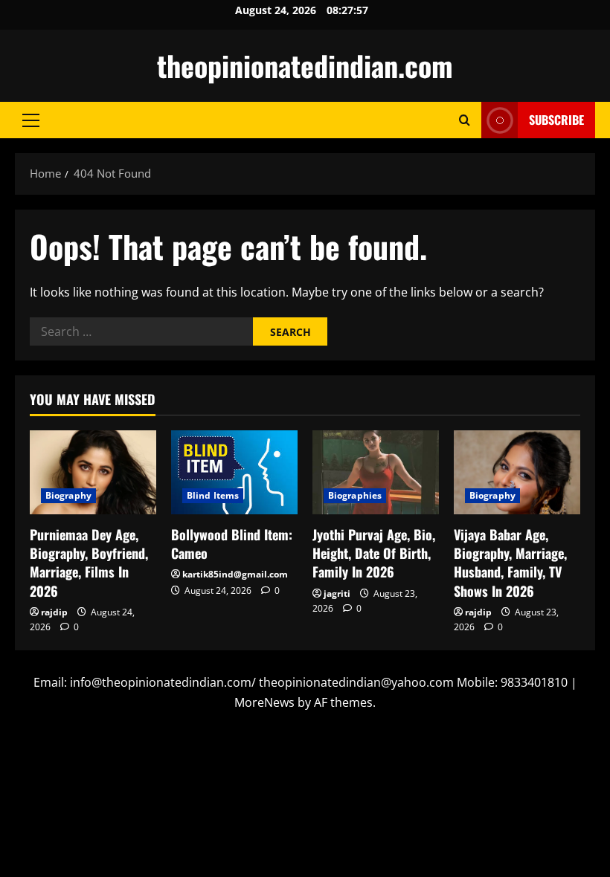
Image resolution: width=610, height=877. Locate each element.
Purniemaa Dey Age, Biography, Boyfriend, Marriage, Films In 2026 (89, 563)
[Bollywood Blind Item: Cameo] (234, 472)
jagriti (337, 593)
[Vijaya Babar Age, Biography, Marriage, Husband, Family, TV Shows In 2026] (517, 472)
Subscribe (556, 120)
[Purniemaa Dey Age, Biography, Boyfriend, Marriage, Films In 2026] (93, 472)
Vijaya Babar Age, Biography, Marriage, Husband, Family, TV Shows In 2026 (510, 563)
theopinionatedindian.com (305, 65)
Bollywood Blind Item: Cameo (231, 544)
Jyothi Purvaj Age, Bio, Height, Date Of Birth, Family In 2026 (373, 553)
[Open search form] (464, 120)
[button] (31, 120)
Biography (68, 495)
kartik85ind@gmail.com (235, 574)
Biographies (355, 495)
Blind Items (213, 495)
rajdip (54, 612)
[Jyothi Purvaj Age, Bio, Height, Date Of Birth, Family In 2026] (375, 472)
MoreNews (264, 702)
